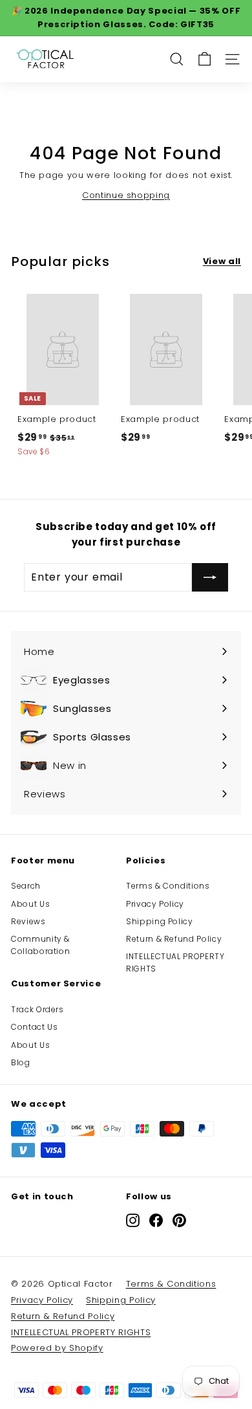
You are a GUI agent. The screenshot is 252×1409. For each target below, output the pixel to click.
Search (26, 885)
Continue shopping (126, 195)
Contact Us (34, 1026)
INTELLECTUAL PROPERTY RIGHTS (175, 962)
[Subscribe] (210, 577)
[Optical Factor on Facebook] (156, 1220)
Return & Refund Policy (174, 938)
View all (222, 261)
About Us (30, 903)
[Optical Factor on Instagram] (133, 1220)
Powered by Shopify (57, 1348)
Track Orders (37, 1009)
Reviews (28, 921)
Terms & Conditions (168, 885)
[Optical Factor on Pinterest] (179, 1220)
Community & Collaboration (40, 945)
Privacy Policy (155, 903)
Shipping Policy (159, 921)
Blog (20, 1062)
